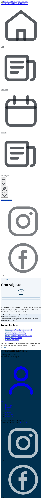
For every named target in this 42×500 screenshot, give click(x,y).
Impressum (9, 414)
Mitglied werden (6, 200)
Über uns (4, 193)
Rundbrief (8, 407)
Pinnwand (8, 405)
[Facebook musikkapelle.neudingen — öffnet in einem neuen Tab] (23, 275)
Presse (7, 409)
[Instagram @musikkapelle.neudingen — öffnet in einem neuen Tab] (23, 239)
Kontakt (3, 347)
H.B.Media (24, 422)
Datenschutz (9, 416)
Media (3, 182)
